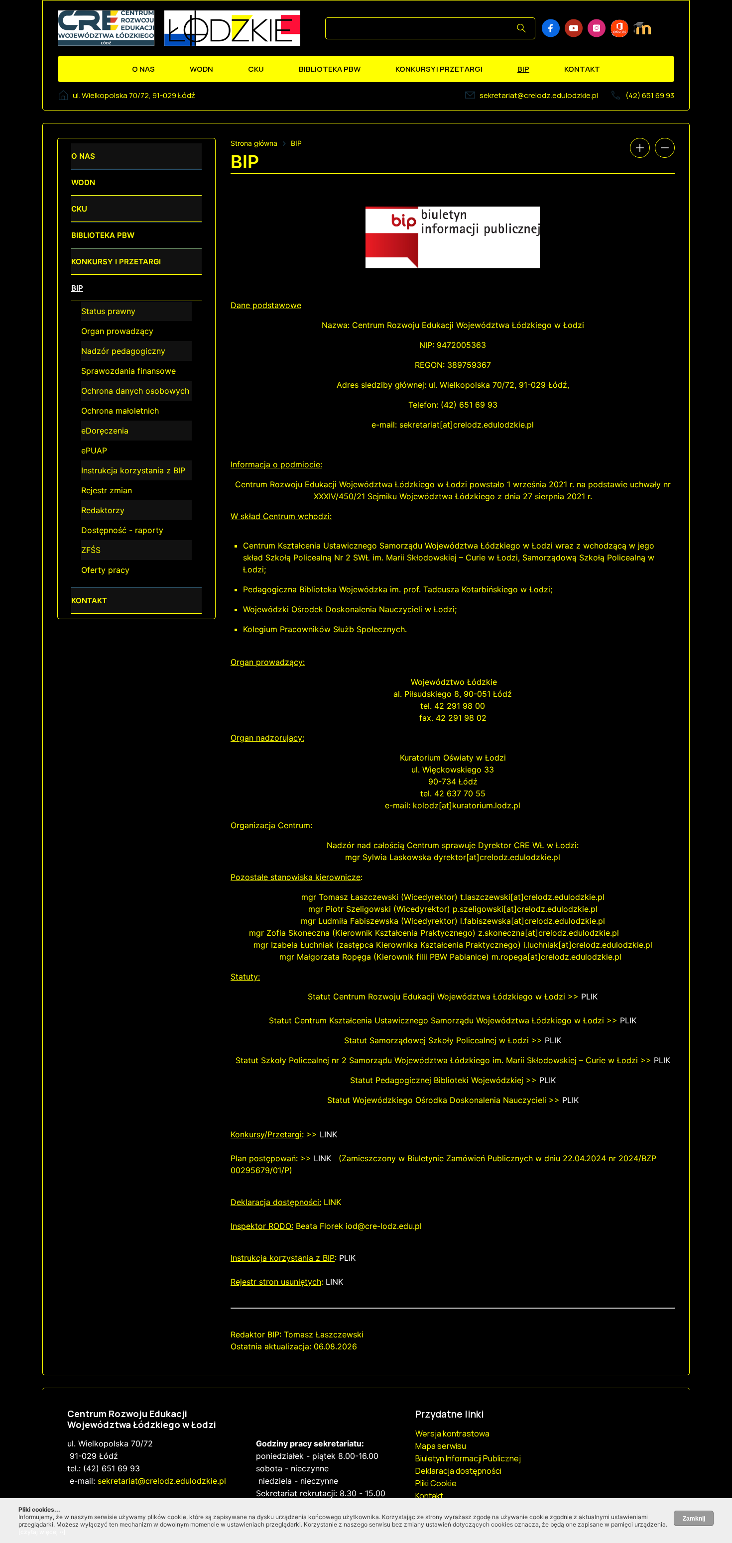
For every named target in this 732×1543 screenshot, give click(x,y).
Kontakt (582, 69)
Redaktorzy (102, 510)
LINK (328, 1134)
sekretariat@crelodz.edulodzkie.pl (539, 95)
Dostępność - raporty (122, 530)
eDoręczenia (104, 431)
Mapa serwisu (440, 1445)
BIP (523, 69)
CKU (256, 69)
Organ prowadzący (117, 331)
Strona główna (254, 143)
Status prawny (108, 311)
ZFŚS (91, 550)
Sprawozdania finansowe (128, 371)
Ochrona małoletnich (120, 411)
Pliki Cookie (436, 1483)
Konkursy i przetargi (439, 69)
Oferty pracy (105, 570)
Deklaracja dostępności (458, 1470)
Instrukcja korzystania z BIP (133, 470)
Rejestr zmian (106, 490)
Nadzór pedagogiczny (123, 351)
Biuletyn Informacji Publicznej (468, 1458)
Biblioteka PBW (330, 69)
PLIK (589, 996)
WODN (201, 69)
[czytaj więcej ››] (41, 1532)
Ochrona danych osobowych (135, 391)
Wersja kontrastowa (452, 1433)
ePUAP (94, 450)
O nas (143, 69)
